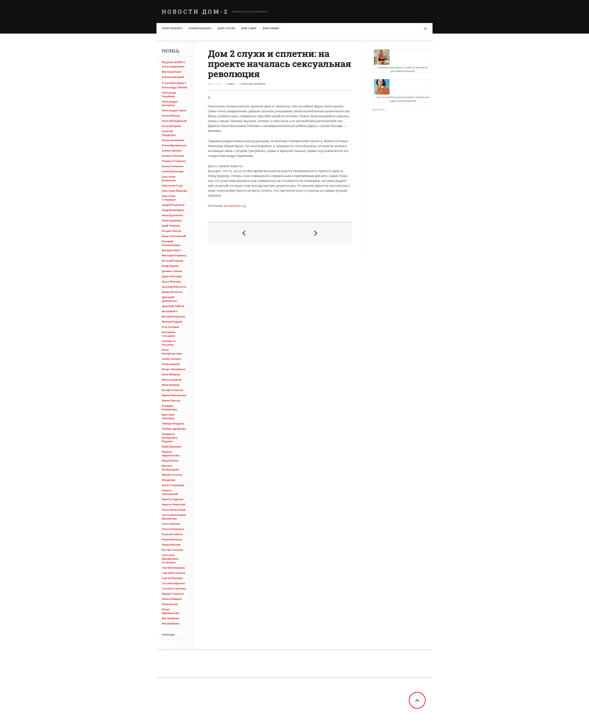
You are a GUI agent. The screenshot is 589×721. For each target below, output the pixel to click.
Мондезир (168, 480)
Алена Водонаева (173, 66)
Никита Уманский (173, 504)
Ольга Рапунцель (173, 529)
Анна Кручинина (172, 215)
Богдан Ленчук (171, 231)
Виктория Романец (174, 255)
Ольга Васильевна (174, 509)
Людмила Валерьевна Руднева (169, 437)
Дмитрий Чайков (173, 306)
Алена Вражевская (174, 145)
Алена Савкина (171, 150)
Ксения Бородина (173, 77)
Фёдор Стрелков (173, 593)
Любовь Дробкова (174, 428)
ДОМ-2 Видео (271, 28)
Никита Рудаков (172, 499)
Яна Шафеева (170, 623)
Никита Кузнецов (173, 485)
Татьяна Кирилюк (173, 583)
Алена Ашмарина (173, 140)
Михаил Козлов (172, 474)
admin (231, 84)
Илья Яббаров (171, 374)
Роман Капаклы (172, 539)
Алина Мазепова (172, 171)
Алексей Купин (171, 126)
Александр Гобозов (174, 87)
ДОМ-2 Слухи (226, 28)
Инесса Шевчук (172, 379)
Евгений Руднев (172, 321)
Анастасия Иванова (174, 190)
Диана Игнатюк (172, 292)
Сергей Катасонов (173, 573)
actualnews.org (235, 206)
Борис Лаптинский (174, 236)
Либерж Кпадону (173, 423)
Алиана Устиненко (174, 161)
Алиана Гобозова (173, 155)
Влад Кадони (170, 266)
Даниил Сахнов (172, 271)
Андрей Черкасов (173, 205)
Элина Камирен (172, 599)
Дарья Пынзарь (172, 276)
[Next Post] (316, 233)
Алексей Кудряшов (174, 121)
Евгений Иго (170, 311)
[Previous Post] (244, 233)
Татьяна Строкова (174, 588)
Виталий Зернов (172, 260)
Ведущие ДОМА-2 (173, 62)
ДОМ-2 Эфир (248, 28)
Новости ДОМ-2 (195, 11)
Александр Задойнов (253, 84)
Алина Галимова (172, 166)
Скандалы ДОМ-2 (200, 28)
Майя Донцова (171, 446)
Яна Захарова (170, 618)
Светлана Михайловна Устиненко (170, 558)
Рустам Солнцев (172, 550)
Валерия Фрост (171, 250)
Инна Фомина (170, 385)
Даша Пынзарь (171, 281)
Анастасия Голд (172, 185)
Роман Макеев (171, 544)
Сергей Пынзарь (172, 578)
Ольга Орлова (171, 523)
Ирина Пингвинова (174, 395)
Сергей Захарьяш (173, 567)
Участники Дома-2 (174, 83)
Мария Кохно (170, 460)
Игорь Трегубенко (173, 369)
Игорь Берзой (170, 364)
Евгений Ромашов (173, 316)
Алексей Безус (171, 115)
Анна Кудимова (172, 220)
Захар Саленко (171, 358)
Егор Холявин (170, 327)
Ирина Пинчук (171, 400)
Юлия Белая (170, 604)
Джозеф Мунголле (174, 286)
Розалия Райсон (172, 534)
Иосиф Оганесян (172, 390)
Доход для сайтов (379, 109)
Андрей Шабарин (173, 210)
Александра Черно (174, 110)
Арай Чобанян (171, 225)
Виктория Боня (171, 71)
